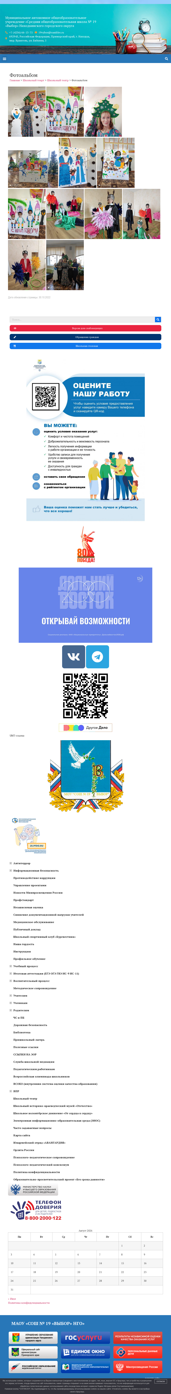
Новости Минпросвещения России (38, 892)
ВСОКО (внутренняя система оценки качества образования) (55, 1084)
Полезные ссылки (25, 1047)
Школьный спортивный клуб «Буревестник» (44, 937)
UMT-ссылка (17, 735)
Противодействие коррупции (34, 878)
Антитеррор (21, 863)
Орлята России (23, 1150)
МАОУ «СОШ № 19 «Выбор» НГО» (47, 1323)
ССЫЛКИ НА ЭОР (25, 1054)
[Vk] (73, 656)
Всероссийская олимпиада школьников (41, 1076)
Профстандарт (23, 900)
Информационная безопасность (36, 870)
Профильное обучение (29, 959)
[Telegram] (97, 656)
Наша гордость (23, 944)
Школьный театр (25, 1098)
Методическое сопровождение (34, 988)
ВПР (16, 1091)
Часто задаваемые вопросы (32, 1128)
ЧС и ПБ (18, 1017)
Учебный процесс (25, 966)
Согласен (161, 1381)
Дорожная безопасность (30, 1025)
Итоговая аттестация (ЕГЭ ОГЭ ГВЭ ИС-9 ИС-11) (46, 973)
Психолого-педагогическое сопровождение (44, 1157)
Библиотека (21, 1032)
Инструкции (22, 951)
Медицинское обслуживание (33, 922)
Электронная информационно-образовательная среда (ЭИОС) (56, 1120)
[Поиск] (158, 319)
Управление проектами (29, 885)
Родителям (21, 1010)
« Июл (12, 1299)
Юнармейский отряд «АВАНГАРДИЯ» (39, 1142)
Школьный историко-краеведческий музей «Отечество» (52, 1106)
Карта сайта (21, 1135)
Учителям (20, 995)
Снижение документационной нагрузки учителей (48, 915)
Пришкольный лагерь (29, 1040)
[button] (4, 58)
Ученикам (20, 1003)
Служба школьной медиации (33, 1062)
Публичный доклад (27, 929)
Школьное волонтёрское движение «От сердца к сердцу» (53, 1113)
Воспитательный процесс (31, 981)
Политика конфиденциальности (36, 1172)
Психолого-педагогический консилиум (41, 1165)
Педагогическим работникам (34, 1069)
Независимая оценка (28, 907)
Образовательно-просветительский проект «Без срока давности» (59, 1179)
